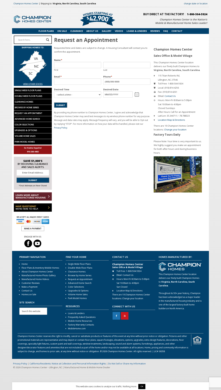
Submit (60, 105)
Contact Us (170, 96)
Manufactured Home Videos (35, 279)
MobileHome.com (77, 328)
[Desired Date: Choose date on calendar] (137, 94)
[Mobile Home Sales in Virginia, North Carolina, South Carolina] (33, 80)
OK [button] (141, 386)
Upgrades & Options (26, 130)
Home (25, 264)
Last (105, 69)
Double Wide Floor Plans (28, 96)
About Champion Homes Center (37, 271)
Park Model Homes (25, 141)
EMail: (161, 96)
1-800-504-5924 (197, 14)
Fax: (160, 91)
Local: (161, 87)
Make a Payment (29, 286)
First (56, 69)
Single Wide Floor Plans (28, 90)
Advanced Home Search (27, 118)
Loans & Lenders (76, 313)
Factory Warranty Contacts (81, 324)
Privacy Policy (60, 127)
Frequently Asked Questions (81, 317)
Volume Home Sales (25, 136)
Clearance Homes (24, 101)
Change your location (175, 129)
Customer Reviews (31, 283)
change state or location (196, 3)
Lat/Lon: (162, 115)
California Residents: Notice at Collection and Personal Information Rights (68, 363)
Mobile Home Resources (80, 320)
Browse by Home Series (27, 107)
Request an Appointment (28, 113)
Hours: (161, 100)
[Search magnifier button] (47, 39)
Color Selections (24, 124)
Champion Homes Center (25, 3)
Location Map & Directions (171, 119)
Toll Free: (162, 83)
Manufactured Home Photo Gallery (39, 275)
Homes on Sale (29, 294)
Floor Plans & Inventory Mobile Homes (40, 267)
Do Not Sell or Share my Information (127, 363)
